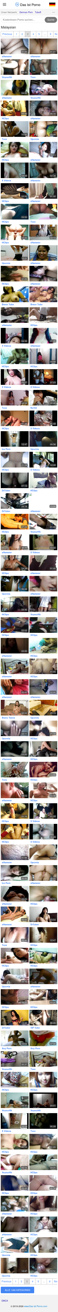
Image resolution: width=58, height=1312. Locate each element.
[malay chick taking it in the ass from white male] (43, 873)
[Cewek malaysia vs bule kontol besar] (15, 129)
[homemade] (43, 46)
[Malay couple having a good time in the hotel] (15, 1038)
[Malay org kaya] (15, 873)
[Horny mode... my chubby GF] (15, 852)
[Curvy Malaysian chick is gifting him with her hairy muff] (15, 707)
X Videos (6, 180)
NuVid (33, 408)
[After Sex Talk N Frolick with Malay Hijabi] (15, 46)
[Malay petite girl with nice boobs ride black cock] (15, 418)
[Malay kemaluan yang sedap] (15, 728)
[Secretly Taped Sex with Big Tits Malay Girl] (43, 1100)
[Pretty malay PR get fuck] (15, 749)
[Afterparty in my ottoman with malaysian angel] (43, 480)
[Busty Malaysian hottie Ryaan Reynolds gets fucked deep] (43, 294)
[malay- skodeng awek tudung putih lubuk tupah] (43, 604)
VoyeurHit (7, 77)
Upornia (34, 139)
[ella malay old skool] (43, 976)
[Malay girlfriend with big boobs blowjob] (43, 749)
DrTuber (6, 490)
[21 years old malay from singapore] (15, 604)
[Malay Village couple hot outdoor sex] (15, 67)
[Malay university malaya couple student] (43, 645)
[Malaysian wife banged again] (43, 1224)
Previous (7, 34)
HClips (5, 118)
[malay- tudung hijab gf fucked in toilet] (43, 356)
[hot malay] (43, 687)
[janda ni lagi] (43, 170)
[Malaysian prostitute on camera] (43, 377)
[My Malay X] (15, 790)
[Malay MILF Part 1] (43, 191)
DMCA (5, 1300)
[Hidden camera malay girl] (43, 935)
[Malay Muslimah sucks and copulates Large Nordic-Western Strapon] (15, 1079)
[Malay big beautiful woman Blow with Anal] (43, 439)
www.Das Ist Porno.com (35, 1306)
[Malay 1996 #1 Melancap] (43, 955)
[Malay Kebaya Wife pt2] (43, 666)
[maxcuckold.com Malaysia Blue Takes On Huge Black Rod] (15, 1017)
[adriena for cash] (15, 542)
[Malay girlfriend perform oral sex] (43, 1265)
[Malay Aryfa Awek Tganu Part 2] (43, 728)
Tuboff (38, 12)
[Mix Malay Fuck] (15, 583)
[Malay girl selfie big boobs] (43, 1141)
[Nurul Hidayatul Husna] (43, 335)
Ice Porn (6, 449)
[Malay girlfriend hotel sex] (15, 459)
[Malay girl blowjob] (15, 997)
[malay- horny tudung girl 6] (15, 769)
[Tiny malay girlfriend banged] (43, 707)
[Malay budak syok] (43, 397)
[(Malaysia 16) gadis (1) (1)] (15, 170)
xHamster (7, 56)
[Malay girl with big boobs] (15, 356)
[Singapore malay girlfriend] (15, 1183)
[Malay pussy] (43, 893)
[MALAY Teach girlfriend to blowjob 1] (43, 811)
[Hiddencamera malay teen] (15, 439)
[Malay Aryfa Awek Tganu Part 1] (43, 997)
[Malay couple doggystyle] (43, 852)
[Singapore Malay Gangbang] (43, 625)
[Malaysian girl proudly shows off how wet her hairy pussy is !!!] (43, 1079)
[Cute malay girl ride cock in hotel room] (43, 1245)
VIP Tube (35, 1027)
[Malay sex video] (15, 108)
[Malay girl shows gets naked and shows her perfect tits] (15, 294)
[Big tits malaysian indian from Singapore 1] (43, 211)
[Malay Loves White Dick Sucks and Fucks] (43, 149)
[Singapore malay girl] (15, 149)
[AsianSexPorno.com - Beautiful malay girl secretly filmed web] (43, 914)
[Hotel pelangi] (15, 87)
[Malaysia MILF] (15, 1121)
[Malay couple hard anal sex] (15, 232)
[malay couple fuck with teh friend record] (15, 1203)
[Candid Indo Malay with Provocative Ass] (15, 1059)
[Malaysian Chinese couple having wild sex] (43, 583)
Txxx (33, 77)
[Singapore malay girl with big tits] (15, 211)
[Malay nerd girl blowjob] (15, 811)
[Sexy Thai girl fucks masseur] (15, 914)
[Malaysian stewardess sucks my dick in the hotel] (15, 521)
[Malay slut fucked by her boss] (15, 831)
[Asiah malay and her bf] (43, 253)
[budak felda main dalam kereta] (43, 459)
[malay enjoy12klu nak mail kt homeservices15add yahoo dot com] (43, 87)
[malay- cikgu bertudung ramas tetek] (43, 232)
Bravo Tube (8, 304)
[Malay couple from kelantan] (15, 191)
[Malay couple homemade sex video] (15, 563)
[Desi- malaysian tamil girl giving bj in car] (15, 501)
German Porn (26, 12)
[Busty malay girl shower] (43, 790)
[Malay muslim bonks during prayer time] (43, 129)
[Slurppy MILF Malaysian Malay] (43, 273)
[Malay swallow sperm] (15, 273)
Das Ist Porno (29, 4)
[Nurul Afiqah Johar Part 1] (15, 645)
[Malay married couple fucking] (15, 666)
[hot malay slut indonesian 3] (15, 335)
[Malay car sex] (15, 625)
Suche (50, 19)
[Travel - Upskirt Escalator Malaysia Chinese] (43, 521)
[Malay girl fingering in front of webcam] (43, 315)
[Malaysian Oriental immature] (15, 397)
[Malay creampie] (15, 480)
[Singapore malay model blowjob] (15, 955)
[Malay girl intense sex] (43, 769)
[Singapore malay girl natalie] (15, 1141)
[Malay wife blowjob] (43, 1203)
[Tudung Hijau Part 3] (43, 563)
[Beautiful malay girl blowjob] (43, 1162)
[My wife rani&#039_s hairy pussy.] (43, 418)
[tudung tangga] (15, 687)
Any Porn (7, 1048)
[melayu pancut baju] (15, 1224)
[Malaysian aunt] (15, 935)
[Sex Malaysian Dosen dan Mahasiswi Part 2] (15, 976)
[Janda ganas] (43, 108)
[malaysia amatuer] (43, 831)
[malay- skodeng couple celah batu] (15, 1162)
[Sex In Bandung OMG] (43, 501)
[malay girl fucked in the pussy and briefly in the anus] (43, 1038)
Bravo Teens (8, 717)
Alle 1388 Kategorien (17, 1290)
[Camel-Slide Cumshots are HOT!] (43, 1183)
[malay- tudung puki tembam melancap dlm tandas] (15, 893)
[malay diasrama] (15, 1100)
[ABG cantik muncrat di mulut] (43, 542)
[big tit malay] (15, 377)
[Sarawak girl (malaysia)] (15, 315)
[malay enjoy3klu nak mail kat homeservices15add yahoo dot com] (43, 67)
